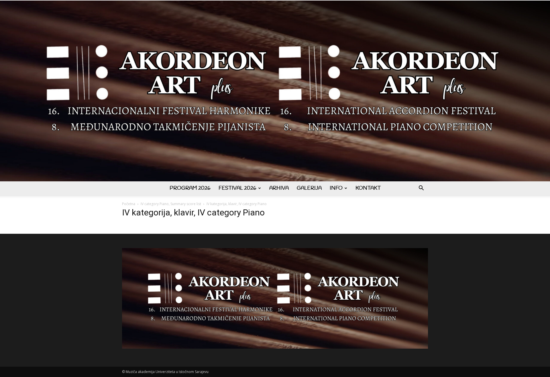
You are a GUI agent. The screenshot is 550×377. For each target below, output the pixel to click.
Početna (128, 203)
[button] (421, 188)
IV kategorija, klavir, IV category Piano (193, 212)
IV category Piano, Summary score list (171, 203)
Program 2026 (190, 188)
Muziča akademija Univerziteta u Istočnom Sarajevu (167, 371)
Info (336, 188)
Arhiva (279, 188)
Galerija (309, 188)
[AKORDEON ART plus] (275, 91)
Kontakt (368, 188)
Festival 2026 (237, 188)
